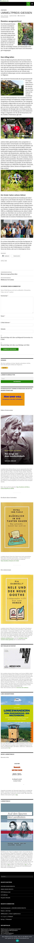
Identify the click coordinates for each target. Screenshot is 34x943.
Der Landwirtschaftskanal (7, 933)
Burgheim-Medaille (5, 897)
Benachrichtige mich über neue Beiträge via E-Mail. (15, 345)
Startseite (4, 10)
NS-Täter (8, 910)
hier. (9, 748)
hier (17, 794)
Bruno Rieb (14, 15)
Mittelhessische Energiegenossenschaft (11, 929)
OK (17, 940)
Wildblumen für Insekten (7, 278)
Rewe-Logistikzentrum (15, 913)
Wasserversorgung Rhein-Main (9, 273)
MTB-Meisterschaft (5, 892)
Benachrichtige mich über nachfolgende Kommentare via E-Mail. (17, 338)
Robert (2, 910)
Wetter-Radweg (5, 931)
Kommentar (4, 295)
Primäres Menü (32, 4)
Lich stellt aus (4, 895)
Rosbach (10, 916)
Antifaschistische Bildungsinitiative (9, 930)
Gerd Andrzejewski (5, 908)
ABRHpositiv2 (4, 913)
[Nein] (32, 939)
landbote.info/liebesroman (7, 638)
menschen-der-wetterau (22, 687)
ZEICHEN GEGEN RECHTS (8, 886)
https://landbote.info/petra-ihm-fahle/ (10, 560)
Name (3, 316)
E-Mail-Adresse (5, 322)
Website (3, 329)
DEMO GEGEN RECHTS (7, 889)
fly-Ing (2, 919)
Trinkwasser (9, 919)
